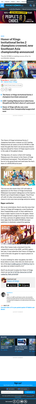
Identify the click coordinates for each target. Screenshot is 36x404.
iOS (2, 1)
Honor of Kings (13, 82)
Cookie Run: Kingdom (14, 9)
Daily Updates (12, 389)
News (18, 1)
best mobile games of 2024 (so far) (20, 264)
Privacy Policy (18, 396)
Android (7, 1)
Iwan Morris (5, 80)
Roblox (13, 1)
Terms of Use (29, 395)
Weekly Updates (23, 389)
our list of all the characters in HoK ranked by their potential (16, 273)
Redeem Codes (26, 1)
